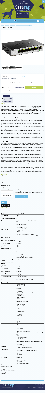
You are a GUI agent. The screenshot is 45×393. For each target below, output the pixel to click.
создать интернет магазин (33, 387)
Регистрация (5, 205)
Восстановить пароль (21, 196)
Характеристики (8, 101)
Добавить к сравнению (19, 87)
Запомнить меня (7, 199)
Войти (3, 202)
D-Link (23, 76)
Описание (3, 103)
